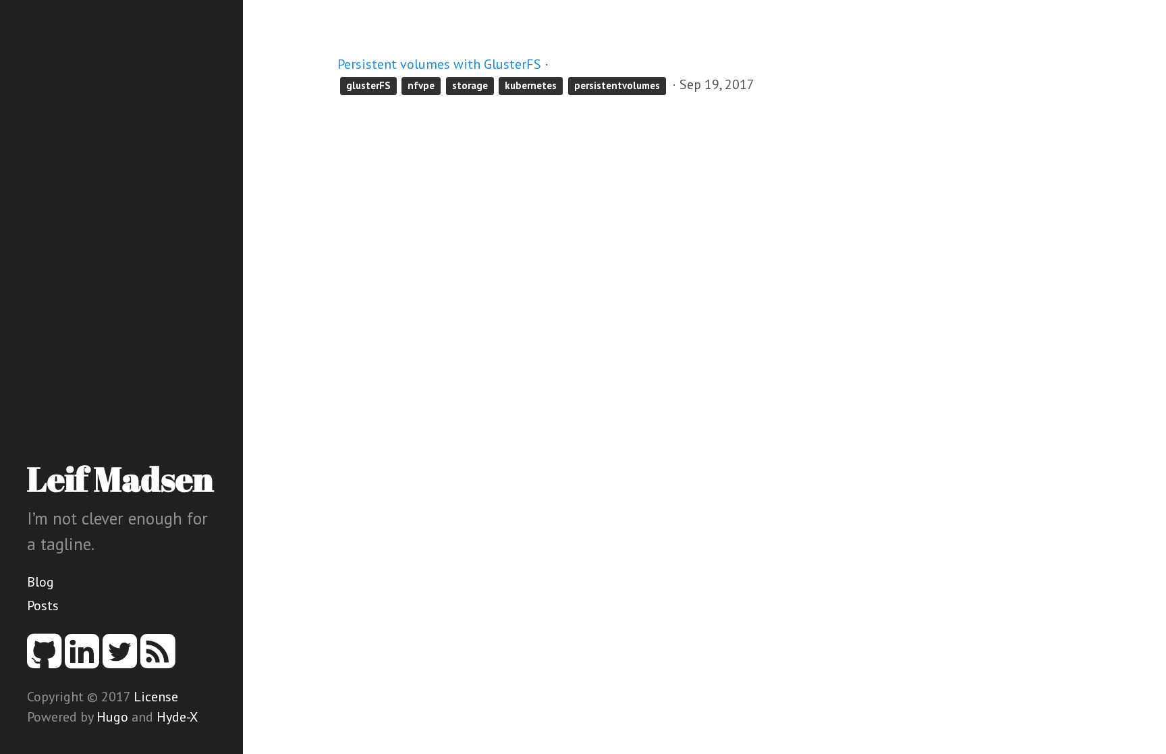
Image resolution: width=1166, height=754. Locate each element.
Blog (40, 582)
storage (470, 85)
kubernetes (531, 85)
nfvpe (421, 85)
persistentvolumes (617, 85)
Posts (43, 605)
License (156, 696)
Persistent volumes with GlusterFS (439, 64)
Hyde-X (177, 717)
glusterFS (368, 85)
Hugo (112, 717)
